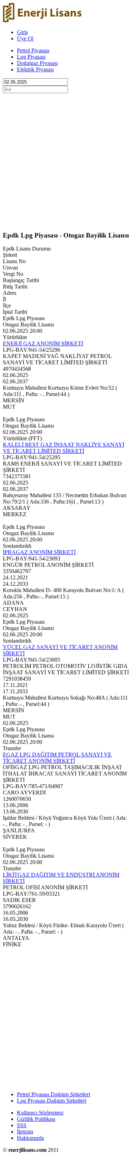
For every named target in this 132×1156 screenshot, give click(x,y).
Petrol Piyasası (33, 50)
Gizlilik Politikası (36, 1119)
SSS (21, 1125)
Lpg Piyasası (31, 57)
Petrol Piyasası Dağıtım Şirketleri (53, 1094)
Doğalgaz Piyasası (37, 63)
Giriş (22, 32)
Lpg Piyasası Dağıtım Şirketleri (51, 1101)
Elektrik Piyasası (35, 69)
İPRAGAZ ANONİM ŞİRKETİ (39, 552)
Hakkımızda (30, 1138)
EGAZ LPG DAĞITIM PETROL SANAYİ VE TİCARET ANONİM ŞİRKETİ (57, 758)
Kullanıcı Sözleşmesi (40, 1113)
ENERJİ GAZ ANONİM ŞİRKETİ (43, 343)
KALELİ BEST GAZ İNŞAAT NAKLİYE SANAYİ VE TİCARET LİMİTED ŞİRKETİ (63, 448)
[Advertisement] (66, 159)
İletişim (25, 1132)
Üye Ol (25, 38)
